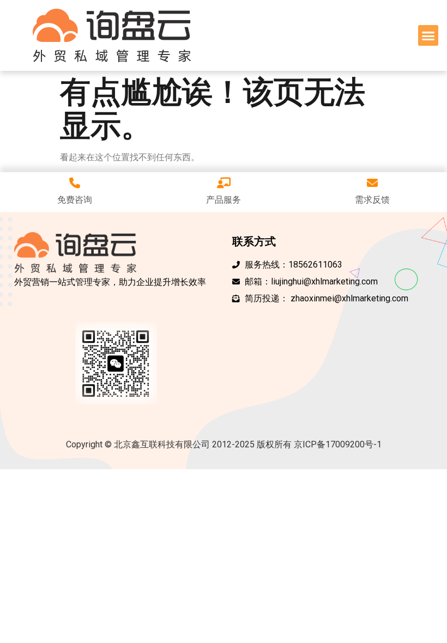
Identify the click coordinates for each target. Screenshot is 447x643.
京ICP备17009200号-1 (338, 444)
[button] (428, 35)
